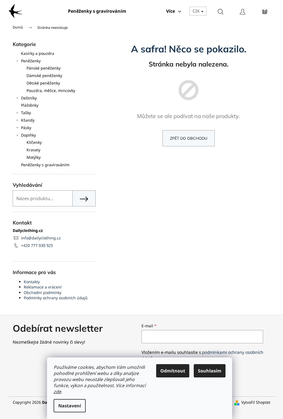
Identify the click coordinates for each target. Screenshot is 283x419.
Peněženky (31, 60)
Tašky (26, 112)
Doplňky (28, 135)
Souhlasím (209, 371)
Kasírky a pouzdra (37, 53)
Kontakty (32, 281)
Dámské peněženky (44, 75)
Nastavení (69, 406)
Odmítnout (172, 371)
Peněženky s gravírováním (45, 164)
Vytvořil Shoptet (255, 402)
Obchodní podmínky (42, 292)
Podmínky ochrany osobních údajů (56, 297)
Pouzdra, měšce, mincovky (51, 90)
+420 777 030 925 (37, 245)
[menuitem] (97, 11)
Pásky (26, 127)
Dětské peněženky (43, 83)
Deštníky (29, 98)
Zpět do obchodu (188, 138)
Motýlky (34, 157)
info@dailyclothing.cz (41, 238)
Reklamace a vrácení (43, 287)
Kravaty (33, 149)
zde (57, 392)
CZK (197, 11)
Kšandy (28, 120)
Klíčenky (34, 142)
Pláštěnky (29, 105)
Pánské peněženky (44, 68)
